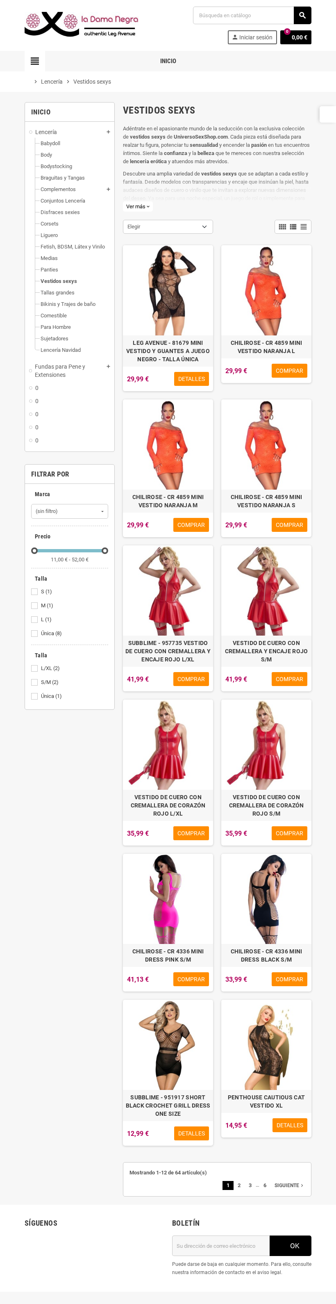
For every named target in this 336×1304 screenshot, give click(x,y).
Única (51, 633)
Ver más (138, 206)
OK (294, 1246)
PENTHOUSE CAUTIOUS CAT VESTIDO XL (266, 1101)
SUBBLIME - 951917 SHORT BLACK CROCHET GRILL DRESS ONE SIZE (168, 1105)
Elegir (133, 226)
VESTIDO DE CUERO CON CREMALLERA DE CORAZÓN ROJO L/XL (168, 805)
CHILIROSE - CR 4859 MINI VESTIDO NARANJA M (168, 501)
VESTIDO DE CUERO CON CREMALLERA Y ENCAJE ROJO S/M (266, 651)
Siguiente (290, 1185)
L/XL (50, 668)
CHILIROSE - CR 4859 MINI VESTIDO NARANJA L (266, 347)
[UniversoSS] (82, 25)
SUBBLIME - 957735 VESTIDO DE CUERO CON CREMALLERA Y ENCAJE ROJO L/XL (168, 651)
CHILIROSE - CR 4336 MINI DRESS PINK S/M (168, 955)
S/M (50, 682)
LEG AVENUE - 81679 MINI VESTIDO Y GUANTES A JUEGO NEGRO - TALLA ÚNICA (168, 351)
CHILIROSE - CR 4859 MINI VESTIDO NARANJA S (266, 501)
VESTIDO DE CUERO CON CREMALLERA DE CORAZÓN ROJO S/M (266, 805)
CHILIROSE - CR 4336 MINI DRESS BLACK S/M (266, 955)
